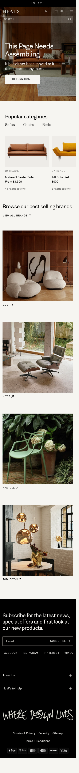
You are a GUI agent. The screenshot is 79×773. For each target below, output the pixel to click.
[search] (70, 19)
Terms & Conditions (37, 741)
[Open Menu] (71, 11)
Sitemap (57, 733)
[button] (58, 641)
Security (44, 733)
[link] (22, 79)
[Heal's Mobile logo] (11, 11)
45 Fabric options (15, 189)
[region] (37, 3)
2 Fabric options (61, 189)
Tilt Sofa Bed (60, 177)
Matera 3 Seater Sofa (19, 177)
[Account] (46, 11)
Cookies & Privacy (24, 733)
